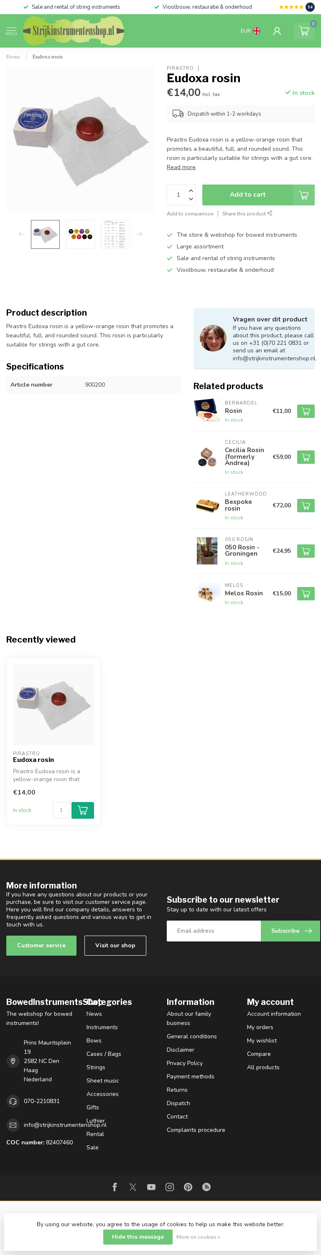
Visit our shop (115, 945)
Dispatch (178, 1103)
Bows (94, 1041)
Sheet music (103, 1081)
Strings (96, 1067)
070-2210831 (42, 1101)
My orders (260, 1027)
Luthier (96, 1121)
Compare (259, 1054)
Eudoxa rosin (48, 56)
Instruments (102, 1027)
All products (263, 1067)
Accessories (103, 1094)
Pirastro (180, 68)
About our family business (189, 1018)
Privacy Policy (185, 1063)
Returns (177, 1090)
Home (13, 56)
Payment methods (190, 1076)
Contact (177, 1117)
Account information (274, 1014)
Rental (95, 1134)
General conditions (192, 1036)
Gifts (93, 1107)
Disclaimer (180, 1050)
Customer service (41, 945)
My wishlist (262, 1041)
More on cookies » (198, 1236)
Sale (93, 1147)
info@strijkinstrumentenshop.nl (65, 1125)
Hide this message (138, 1237)
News (94, 1014)
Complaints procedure (196, 1130)
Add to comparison (190, 213)
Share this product (244, 213)
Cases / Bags (104, 1054)
